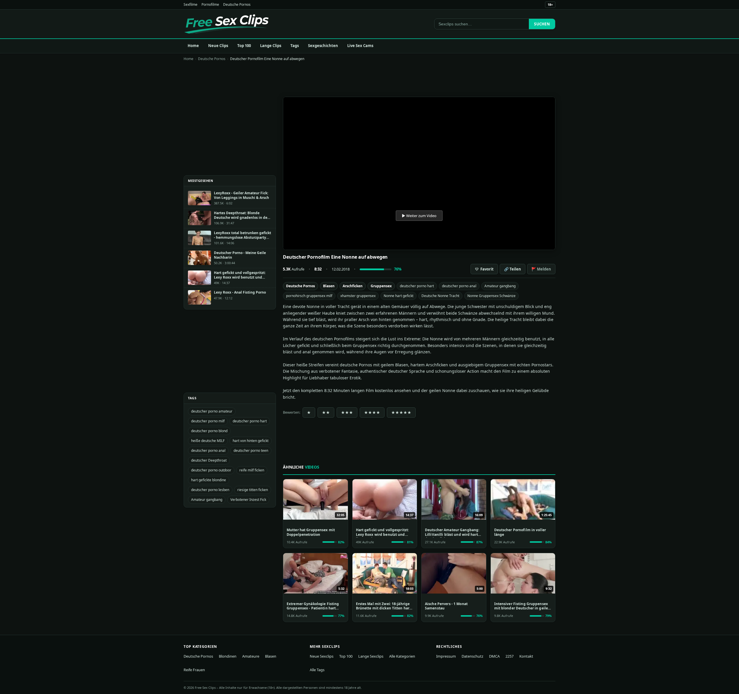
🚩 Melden (541, 269)
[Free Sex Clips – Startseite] (226, 24)
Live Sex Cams (360, 45)
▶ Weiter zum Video (419, 215)
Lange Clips (270, 45)
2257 (509, 656)
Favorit (484, 269)
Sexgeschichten (323, 45)
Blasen (329, 285)
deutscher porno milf (208, 421)
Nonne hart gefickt (398, 295)
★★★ (347, 412)
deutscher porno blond (209, 430)
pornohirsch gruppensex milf (309, 295)
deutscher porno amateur (211, 411)
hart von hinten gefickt (250, 440)
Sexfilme (190, 4)
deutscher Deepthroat (209, 460)
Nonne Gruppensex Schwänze (491, 295)
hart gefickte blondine (208, 479)
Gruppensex (381, 285)
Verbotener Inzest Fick (248, 499)
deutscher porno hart (417, 285)
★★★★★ (401, 412)
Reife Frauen (194, 669)
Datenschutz (472, 656)
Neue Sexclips (321, 656)
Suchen (542, 24)
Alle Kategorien (402, 656)
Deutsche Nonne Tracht (440, 295)
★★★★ (372, 412)
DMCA (494, 656)
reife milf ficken (251, 470)
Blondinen (227, 656)
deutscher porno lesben (210, 489)
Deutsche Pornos (237, 4)
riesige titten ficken (252, 489)
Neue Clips (218, 45)
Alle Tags (317, 669)
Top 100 (244, 45)
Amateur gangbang (500, 285)
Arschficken (353, 285)
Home (193, 45)
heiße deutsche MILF (208, 440)
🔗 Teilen (512, 269)
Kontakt (526, 656)
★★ (326, 412)
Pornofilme (210, 4)
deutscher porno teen (251, 450)
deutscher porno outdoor (211, 470)
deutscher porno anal (459, 285)
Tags (294, 45)
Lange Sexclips (370, 656)
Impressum (446, 656)
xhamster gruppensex (358, 295)
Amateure (250, 656)
